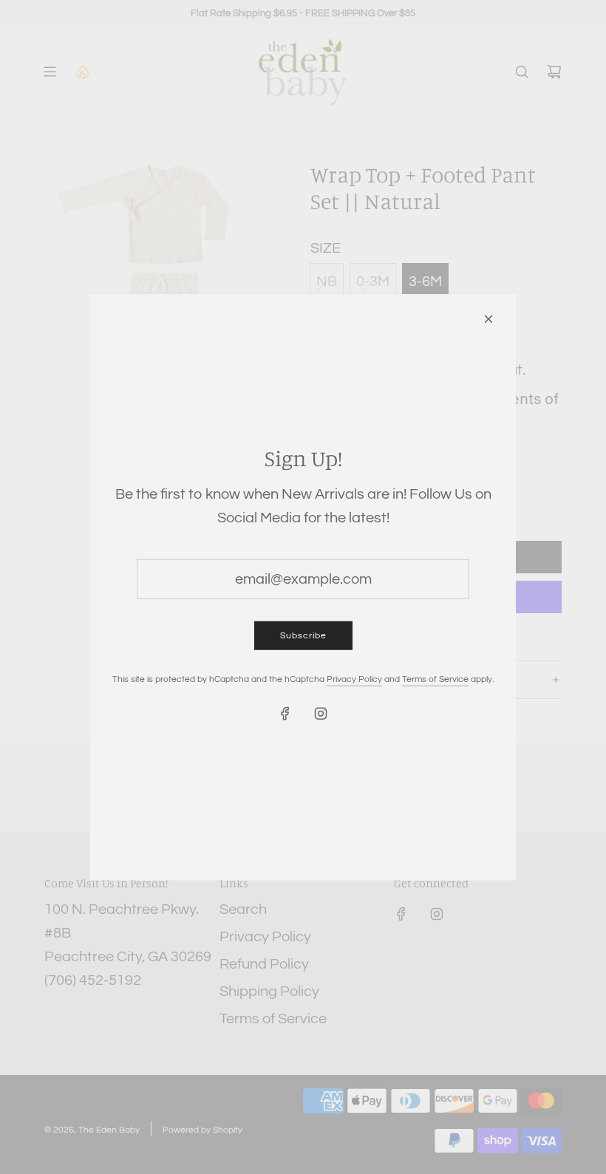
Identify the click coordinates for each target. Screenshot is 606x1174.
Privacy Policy (354, 679)
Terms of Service (435, 679)
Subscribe (303, 635)
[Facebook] (285, 713)
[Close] (488, 318)
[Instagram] (320, 713)
